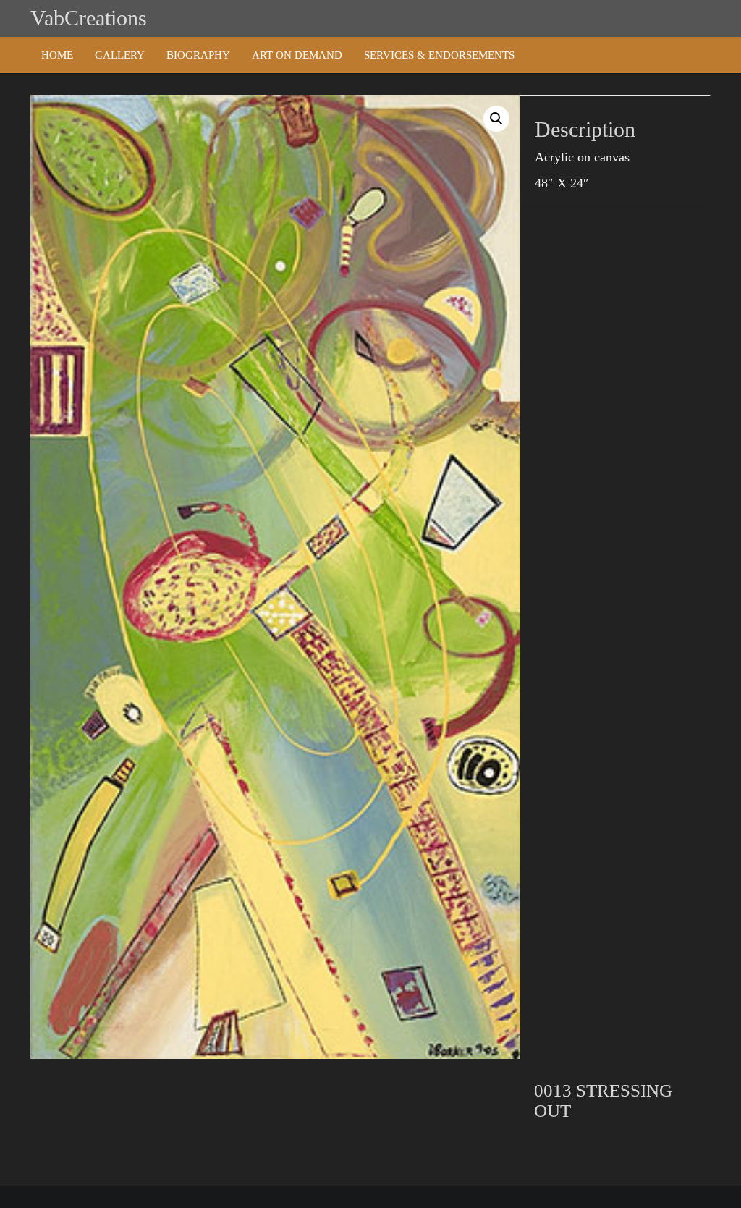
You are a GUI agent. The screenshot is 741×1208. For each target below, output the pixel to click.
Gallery (120, 55)
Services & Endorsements (439, 55)
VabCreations (88, 18)
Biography (198, 55)
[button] (496, 119)
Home (57, 55)
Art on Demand (297, 55)
